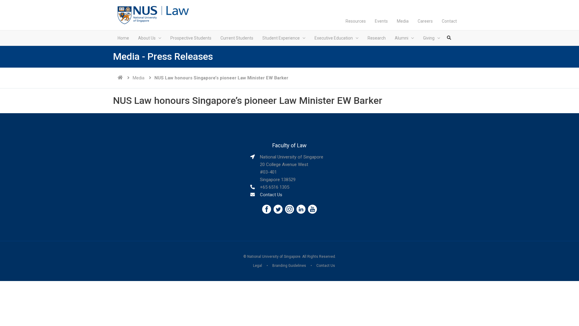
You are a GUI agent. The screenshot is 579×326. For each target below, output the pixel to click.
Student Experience (281, 38)
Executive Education (334, 38)
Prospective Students (190, 38)
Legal (257, 266)
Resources (356, 21)
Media (403, 21)
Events (381, 21)
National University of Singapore (273, 256)
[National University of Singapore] (137, 15)
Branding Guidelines (289, 266)
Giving (429, 38)
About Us (147, 38)
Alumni (401, 38)
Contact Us (271, 194)
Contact (449, 21)
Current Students (236, 38)
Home (123, 38)
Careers (425, 21)
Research (377, 38)
